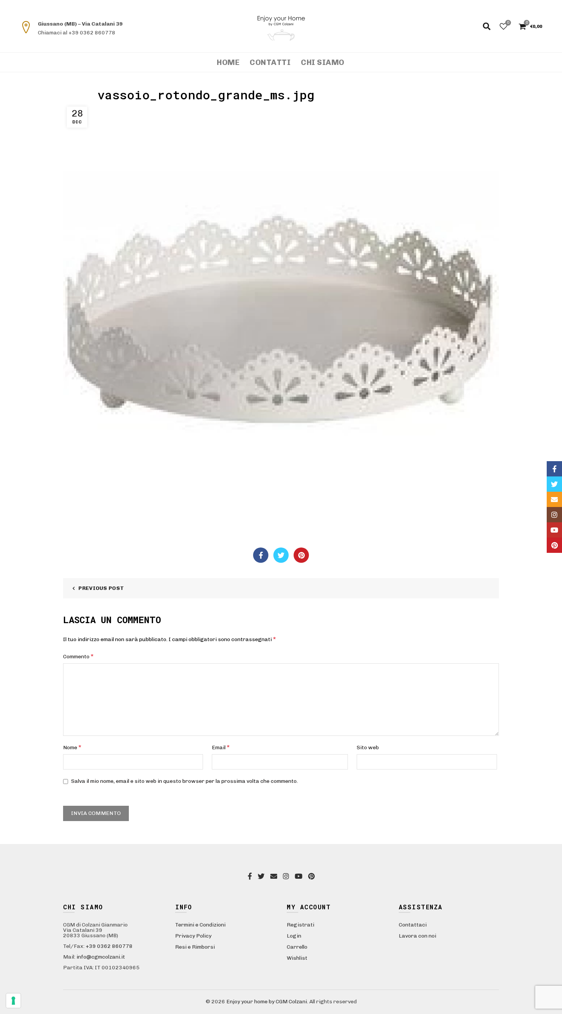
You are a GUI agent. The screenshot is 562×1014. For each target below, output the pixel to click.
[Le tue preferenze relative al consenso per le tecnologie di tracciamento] (13, 1000)
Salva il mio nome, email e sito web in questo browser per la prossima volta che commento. (184, 781)
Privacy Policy (193, 936)
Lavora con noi (417, 936)
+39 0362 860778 (109, 946)
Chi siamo (322, 62)
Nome (72, 747)
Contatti (270, 62)
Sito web (368, 747)
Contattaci (413, 925)
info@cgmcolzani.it (100, 957)
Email (221, 747)
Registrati (300, 925)
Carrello (297, 947)
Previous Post (101, 588)
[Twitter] (281, 555)
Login (294, 936)
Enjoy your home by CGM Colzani (266, 1001)
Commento (78, 656)
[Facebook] (260, 555)
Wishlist (508, 23)
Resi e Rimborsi (195, 947)
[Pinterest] (301, 555)
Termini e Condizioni (200, 925)
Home (228, 62)
